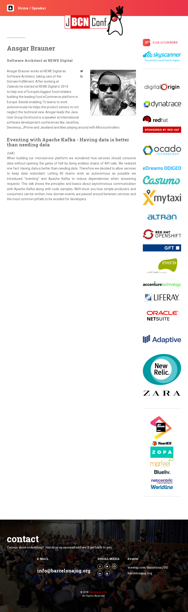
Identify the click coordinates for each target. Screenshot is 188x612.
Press (35, 41)
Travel (137, 41)
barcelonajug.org (140, 573)
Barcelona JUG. (98, 592)
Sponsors (103, 41)
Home (22, 41)
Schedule (50, 41)
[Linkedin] (99, 573)
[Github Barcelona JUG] (114, 566)
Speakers (121, 41)
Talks (65, 41)
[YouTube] (107, 573)
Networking (92, 47)
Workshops (83, 41)
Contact (111, 47)
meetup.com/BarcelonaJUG (148, 567)
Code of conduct (158, 41)
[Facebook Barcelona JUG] (99, 566)
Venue (75, 47)
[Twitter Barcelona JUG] (107, 566)
